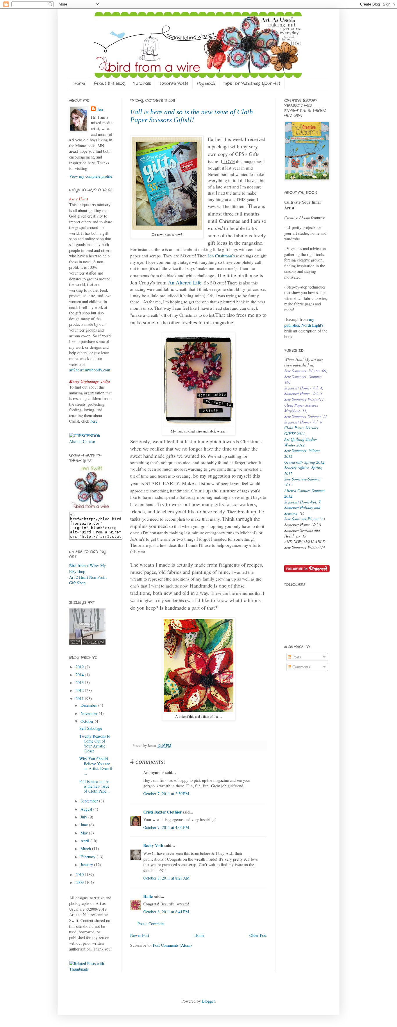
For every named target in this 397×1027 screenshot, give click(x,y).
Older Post (258, 935)
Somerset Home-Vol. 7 (302, 502)
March (86, 848)
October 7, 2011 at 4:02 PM (166, 827)
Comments (300, 667)
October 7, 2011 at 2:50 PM (166, 793)
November (90, 713)
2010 (80, 874)
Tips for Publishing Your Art (252, 83)
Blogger (208, 1001)
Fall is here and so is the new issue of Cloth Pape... (94, 786)
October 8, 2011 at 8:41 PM (166, 911)
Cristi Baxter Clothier (162, 812)
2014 (80, 674)
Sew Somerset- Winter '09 (305, 370)
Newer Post (139, 935)
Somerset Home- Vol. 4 (303, 388)
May (85, 833)
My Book (206, 83)
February (88, 856)
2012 (80, 690)
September (90, 801)
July (84, 817)
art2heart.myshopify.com (89, 370)
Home (79, 83)
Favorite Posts (174, 83)
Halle (148, 896)
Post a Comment (150, 923)
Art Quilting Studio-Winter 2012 (300, 442)
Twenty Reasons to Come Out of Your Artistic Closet (94, 743)
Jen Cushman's (221, 256)
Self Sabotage (90, 728)
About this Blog (109, 83)
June (85, 824)
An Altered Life (184, 282)
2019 (80, 667)
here (93, 421)
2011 (80, 698)
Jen (100, 109)
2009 (80, 882)
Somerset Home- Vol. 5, (303, 393)
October (88, 721)
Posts (296, 657)
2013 (80, 682)
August (87, 809)
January (87, 864)
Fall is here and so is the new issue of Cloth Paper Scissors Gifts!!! (191, 116)
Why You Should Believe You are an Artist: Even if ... (95, 766)
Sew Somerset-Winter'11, (304, 399)
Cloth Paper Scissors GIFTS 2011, (301, 430)
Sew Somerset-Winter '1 (303, 518)
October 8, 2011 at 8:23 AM (166, 878)
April (85, 840)
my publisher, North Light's (303, 322)
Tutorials (142, 83)
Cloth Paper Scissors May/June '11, (301, 408)
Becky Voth (153, 845)
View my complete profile (90, 176)
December (89, 705)
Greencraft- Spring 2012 (304, 462)
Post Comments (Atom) (172, 945)
